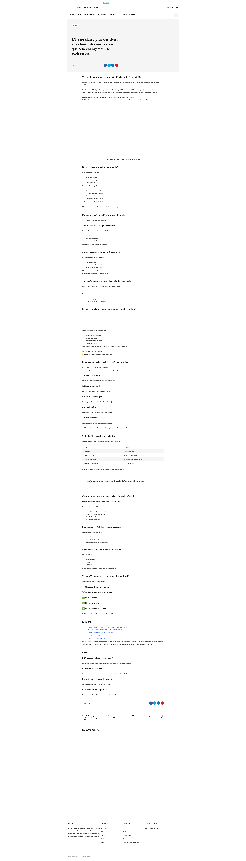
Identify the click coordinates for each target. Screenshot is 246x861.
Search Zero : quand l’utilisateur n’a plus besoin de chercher (104, 629)
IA (124, 828)
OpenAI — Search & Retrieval (95, 638)
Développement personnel (131, 842)
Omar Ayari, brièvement (86, 14)
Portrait (125, 839)
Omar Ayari (87, 7)
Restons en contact (172, 7)
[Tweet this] (109, 65)
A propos (79, 7)
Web (102, 842)
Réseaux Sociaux (106, 832)
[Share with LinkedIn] (112, 65)
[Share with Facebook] (105, 65)
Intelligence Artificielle (128, 14)
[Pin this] (116, 65)
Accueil (71, 15)
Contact (95, 7)
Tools (124, 832)
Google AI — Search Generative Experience (100, 635)
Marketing (104, 828)
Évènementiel (127, 835)
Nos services (102, 14)
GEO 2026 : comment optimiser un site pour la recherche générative (107, 627)
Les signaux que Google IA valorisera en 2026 (100, 632)
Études (103, 835)
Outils (103, 839)
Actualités (112, 14)
